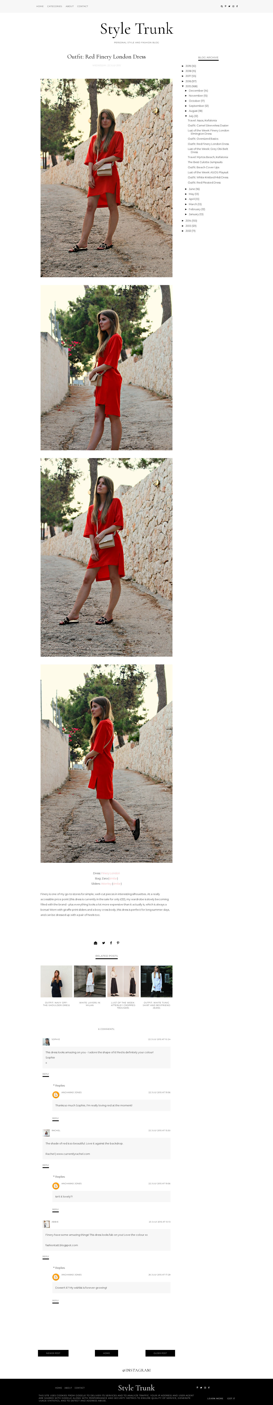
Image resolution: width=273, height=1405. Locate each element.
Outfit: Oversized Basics (203, 138)
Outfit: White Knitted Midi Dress (208, 177)
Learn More (215, 1398)
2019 (189, 66)
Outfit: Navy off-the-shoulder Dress (56, 1004)
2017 (189, 76)
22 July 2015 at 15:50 (159, 1130)
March (193, 204)
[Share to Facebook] (111, 943)
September (197, 105)
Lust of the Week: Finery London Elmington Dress (208, 132)
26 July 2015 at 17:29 (159, 1275)
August (193, 110)
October (195, 100)
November (196, 95)
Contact (82, 6)
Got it (231, 1398)
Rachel (56, 1130)
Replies (60, 1085)
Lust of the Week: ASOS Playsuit (208, 172)
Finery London (110, 873)
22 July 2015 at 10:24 (159, 1039)
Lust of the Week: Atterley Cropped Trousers (123, 1005)
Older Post (160, 1353)
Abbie (55, 1222)
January (194, 214)
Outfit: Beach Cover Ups (203, 167)
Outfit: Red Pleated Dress (204, 182)
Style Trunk (136, 28)
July (191, 116)
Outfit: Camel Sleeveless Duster (208, 125)
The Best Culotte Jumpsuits (205, 162)
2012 (189, 230)
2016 (189, 81)
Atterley (106, 883)
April (192, 199)
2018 (189, 71)
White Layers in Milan (89, 1004)
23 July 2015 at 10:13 (159, 1222)
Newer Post (53, 1353)
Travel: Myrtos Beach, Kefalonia (208, 157)
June (192, 188)
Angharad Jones (72, 1092)
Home (40, 6)
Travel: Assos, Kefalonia (202, 120)
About (70, 6)
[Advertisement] (208, 294)
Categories (54, 6)
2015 (189, 86)
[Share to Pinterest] (118, 943)
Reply (46, 1074)
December (196, 90)
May (192, 194)
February (195, 209)
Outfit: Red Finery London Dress (208, 143)
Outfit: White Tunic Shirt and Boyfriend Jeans (156, 1005)
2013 (189, 225)
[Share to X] (103, 943)
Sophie (56, 1039)
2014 (189, 220)
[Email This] (95, 943)
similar (113, 878)
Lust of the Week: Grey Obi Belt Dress (208, 150)
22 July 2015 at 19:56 (159, 1092)
